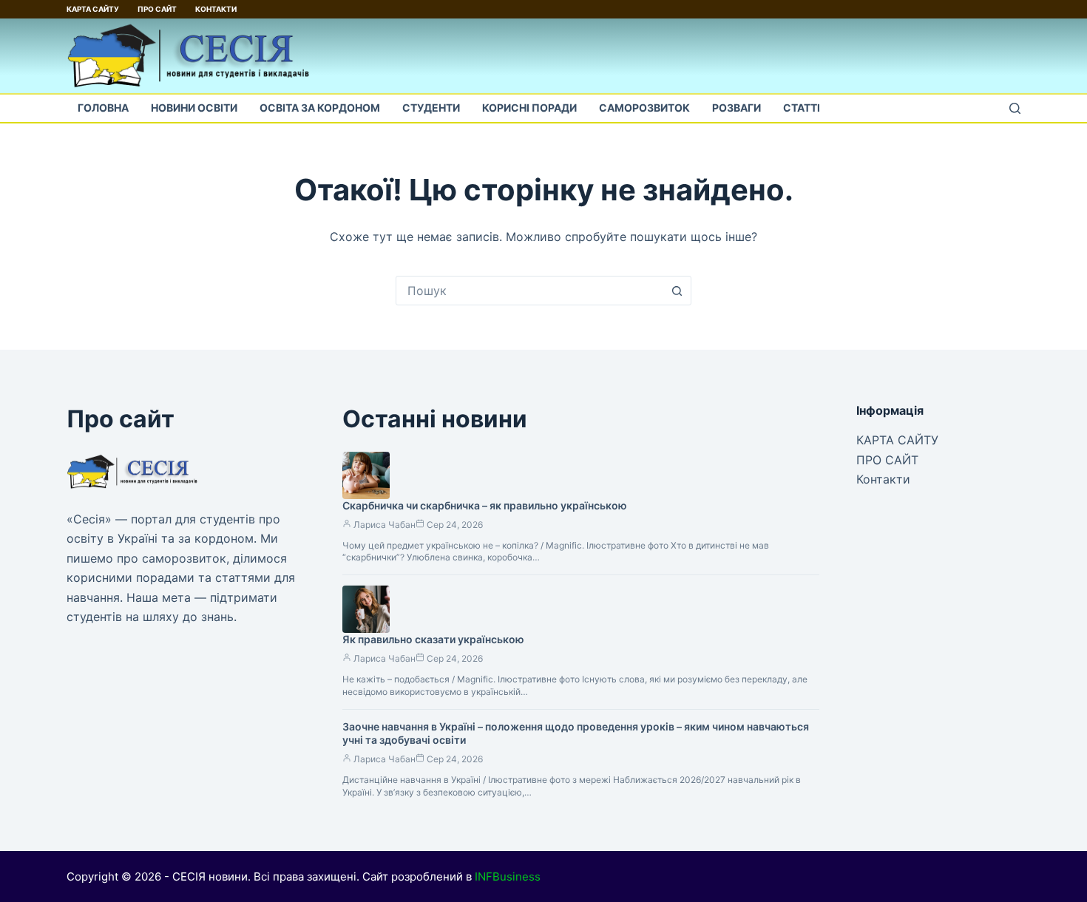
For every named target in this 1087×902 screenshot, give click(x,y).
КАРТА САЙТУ (93, 8)
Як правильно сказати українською (433, 639)
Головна (103, 107)
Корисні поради (529, 107)
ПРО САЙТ (157, 8)
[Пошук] (1014, 108)
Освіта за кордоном (320, 107)
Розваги (736, 107)
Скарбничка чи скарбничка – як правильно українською (484, 505)
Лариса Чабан (384, 524)
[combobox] (529, 290)
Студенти (431, 107)
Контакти (216, 8)
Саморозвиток (644, 107)
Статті (801, 107)
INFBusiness (508, 876)
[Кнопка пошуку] (677, 291)
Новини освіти (194, 107)
